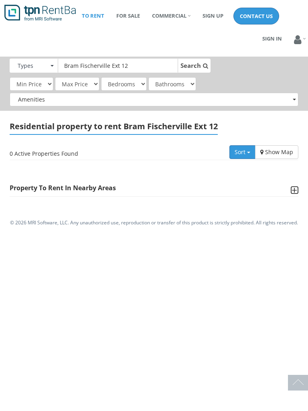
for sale (128, 15)
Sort (241, 152)
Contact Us (256, 16)
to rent (93, 15)
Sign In (272, 38)
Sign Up (213, 15)
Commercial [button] (169, 15)
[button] (298, 40)
